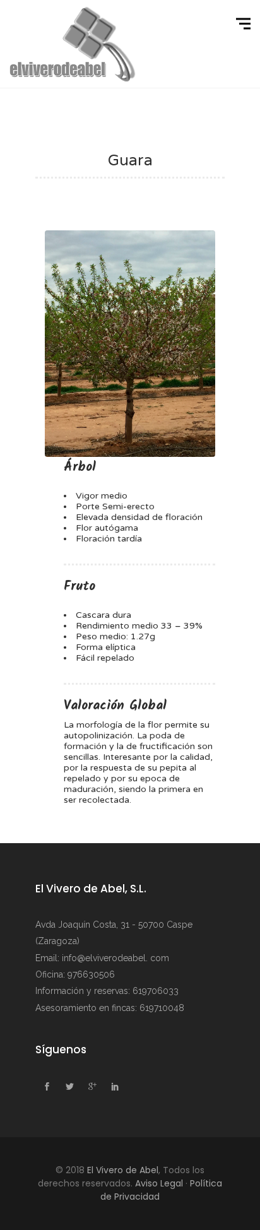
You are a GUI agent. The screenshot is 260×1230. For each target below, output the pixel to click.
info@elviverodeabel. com (115, 958)
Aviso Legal (159, 1183)
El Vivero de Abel (122, 1170)
